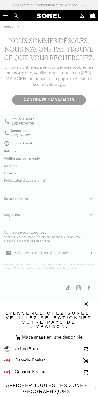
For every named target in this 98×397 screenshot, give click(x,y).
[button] (5, 15)
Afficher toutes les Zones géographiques (46, 388)
